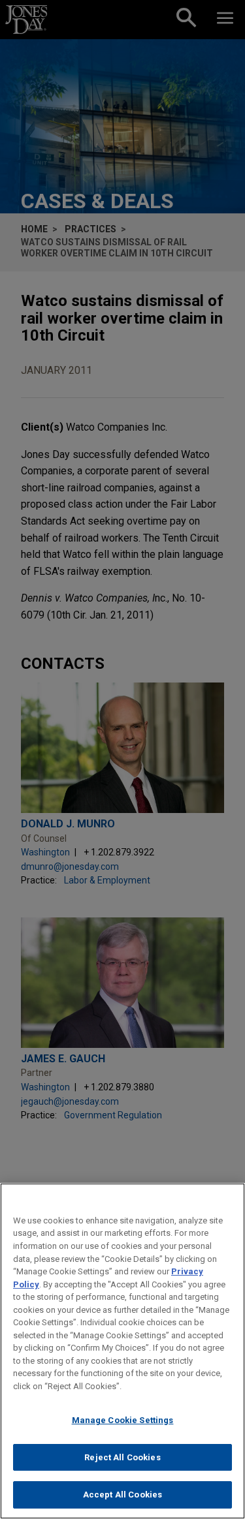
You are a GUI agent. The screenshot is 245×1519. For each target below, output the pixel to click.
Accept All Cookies (122, 1494)
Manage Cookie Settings (123, 1420)
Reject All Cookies (122, 1457)
